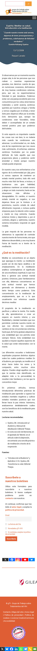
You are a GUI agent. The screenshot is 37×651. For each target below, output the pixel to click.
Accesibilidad (9, 621)
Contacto (7, 612)
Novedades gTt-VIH (15, 528)
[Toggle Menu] (34, 18)
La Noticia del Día (14, 524)
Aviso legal (29, 612)
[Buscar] (28, 3)
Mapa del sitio (18, 612)
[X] (5, 559)
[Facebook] (12, 559)
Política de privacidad (14, 615)
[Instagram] (18, 559)
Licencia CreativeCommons (22, 618)
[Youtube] (25, 559)
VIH (28, 173)
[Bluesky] (32, 559)
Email (7, 515)
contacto (9, 498)
